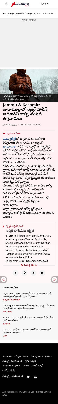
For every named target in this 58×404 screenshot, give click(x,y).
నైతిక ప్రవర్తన (30, 361)
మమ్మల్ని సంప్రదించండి (12, 361)
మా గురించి (7, 356)
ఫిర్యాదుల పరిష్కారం (11, 365)
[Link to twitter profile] (28, 377)
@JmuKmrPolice (41, 254)
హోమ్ (4, 14)
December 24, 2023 (37, 261)
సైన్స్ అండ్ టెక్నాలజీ (11, 300)
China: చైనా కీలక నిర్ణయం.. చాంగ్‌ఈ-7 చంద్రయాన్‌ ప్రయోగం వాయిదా (27, 331)
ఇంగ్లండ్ (6, 324)
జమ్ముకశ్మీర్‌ (9, 139)
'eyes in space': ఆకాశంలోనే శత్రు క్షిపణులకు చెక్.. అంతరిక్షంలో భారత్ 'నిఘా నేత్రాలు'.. (27, 295)
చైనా (5, 336)
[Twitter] (33, 273)
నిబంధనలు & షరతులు (41, 356)
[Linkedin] (42, 273)
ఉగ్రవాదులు (10, 147)
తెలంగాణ (7, 312)
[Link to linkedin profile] (35, 377)
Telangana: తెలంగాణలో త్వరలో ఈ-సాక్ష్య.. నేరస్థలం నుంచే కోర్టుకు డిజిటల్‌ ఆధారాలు (28, 307)
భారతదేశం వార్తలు (25, 14)
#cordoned (39, 250)
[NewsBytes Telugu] (20, 4)
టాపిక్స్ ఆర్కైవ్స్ (8, 370)
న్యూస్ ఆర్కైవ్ (37, 365)
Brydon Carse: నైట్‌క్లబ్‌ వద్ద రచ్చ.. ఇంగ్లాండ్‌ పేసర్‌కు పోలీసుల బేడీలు (28, 319)
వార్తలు (12, 14)
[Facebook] (16, 273)
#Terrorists (12, 236)
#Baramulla (20, 243)
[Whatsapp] (25, 273)
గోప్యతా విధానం (21, 356)
